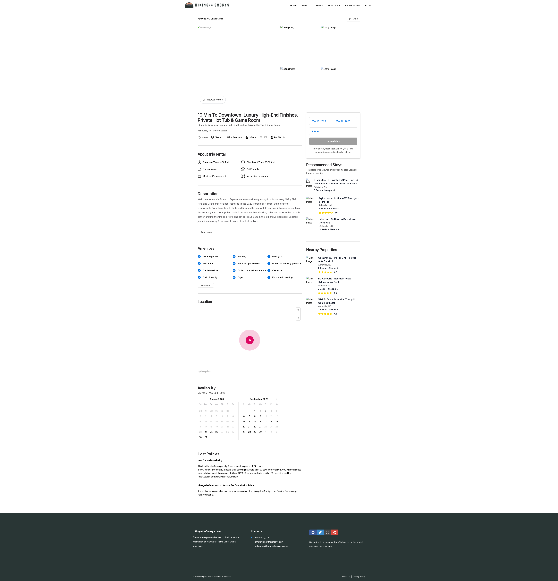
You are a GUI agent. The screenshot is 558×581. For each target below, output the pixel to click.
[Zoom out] (298, 314)
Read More (206, 232)
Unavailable (333, 141)
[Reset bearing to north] (298, 318)
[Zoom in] (298, 310)
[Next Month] (276, 399)
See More (206, 285)
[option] (200, 411)
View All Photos (214, 99)
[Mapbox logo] (204, 371)
